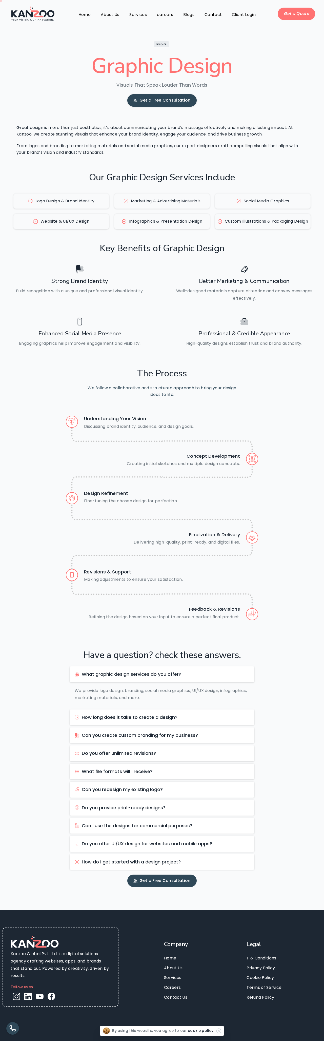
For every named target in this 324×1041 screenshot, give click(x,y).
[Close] (218, 1030)
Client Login (244, 14)
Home (84, 14)
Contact (213, 14)
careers (165, 14)
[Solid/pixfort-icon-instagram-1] (16, 996)
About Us (110, 14)
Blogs (188, 14)
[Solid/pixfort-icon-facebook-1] (51, 996)
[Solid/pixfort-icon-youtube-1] (40, 996)
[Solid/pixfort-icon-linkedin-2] (28, 996)
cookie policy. (201, 1030)
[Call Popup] (12, 1028)
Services (138, 14)
